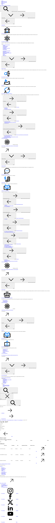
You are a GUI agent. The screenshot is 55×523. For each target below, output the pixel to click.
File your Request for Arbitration (5, 174)
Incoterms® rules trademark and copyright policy (10, 122)
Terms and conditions (4, 485)
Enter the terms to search (3, 399)
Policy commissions (3, 33)
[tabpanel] (27, 441)
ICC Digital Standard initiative (5, 41)
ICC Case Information (7, 206)
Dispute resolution (18, 158)
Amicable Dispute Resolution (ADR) (8, 205)
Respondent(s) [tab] (5, 439)
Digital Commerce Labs (7, 136)
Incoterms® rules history (7, 121)
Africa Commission (6, 245)
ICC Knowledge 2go (3, 338)
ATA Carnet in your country (7, 109)
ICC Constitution (3, 484)
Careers (2, 470)
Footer (2, 4)
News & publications (3, 472)
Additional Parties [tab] (9, 439)
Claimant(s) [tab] (1, 439)
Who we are (2, 467)
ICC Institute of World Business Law (8, 231)
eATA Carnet (6, 108)
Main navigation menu (4, 1)
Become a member (3, 468)
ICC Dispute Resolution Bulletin (8, 247)
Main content (3, 3)
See (36, 451)
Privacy (2, 486)
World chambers (18, 282)
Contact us (1, 466)
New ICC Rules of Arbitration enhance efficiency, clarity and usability (9, 269)
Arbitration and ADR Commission (8, 244)
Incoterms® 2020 (3, 418)
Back (13, 67)
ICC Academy (4, 346)
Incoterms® (2, 85)
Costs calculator (3, 182)
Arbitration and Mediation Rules (5, 190)
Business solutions (19, 61)
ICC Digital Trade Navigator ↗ (6, 93)
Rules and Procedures (7, 260)
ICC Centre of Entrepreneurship (8, 135)
